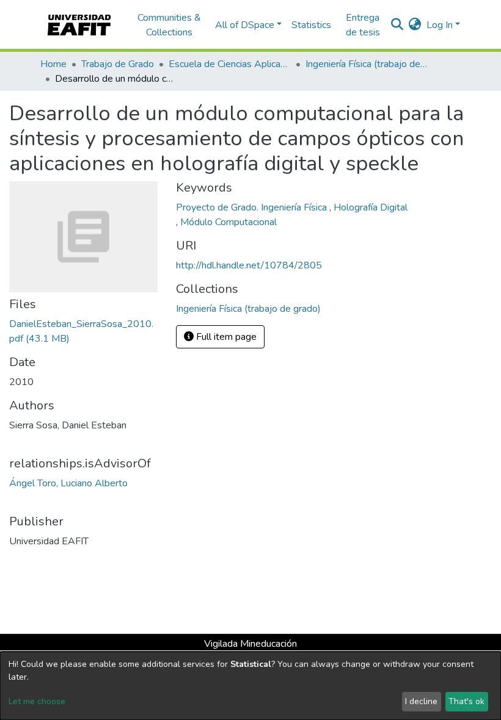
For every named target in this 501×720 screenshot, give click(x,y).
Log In (439, 25)
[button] (415, 25)
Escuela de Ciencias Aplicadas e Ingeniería (230, 64)
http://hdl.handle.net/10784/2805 (249, 265)
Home (53, 64)
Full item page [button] (225, 337)
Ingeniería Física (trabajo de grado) (366, 64)
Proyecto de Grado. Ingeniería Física (252, 207)
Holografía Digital (371, 207)
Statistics (311, 25)
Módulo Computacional (228, 222)
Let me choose (37, 701)
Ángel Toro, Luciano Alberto (68, 483)
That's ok (466, 701)
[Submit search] (397, 25)
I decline (421, 701)
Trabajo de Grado (117, 64)
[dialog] (250, 686)
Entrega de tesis (363, 25)
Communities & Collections (169, 25)
